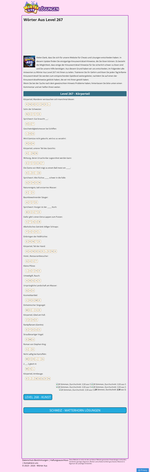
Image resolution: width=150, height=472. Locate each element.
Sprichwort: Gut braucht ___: (35, 119)
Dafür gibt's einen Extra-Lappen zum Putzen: (43, 217)
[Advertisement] (41, 38)
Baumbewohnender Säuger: (35, 197)
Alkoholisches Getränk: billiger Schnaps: (40, 226)
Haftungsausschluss (59, 460)
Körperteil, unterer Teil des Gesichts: (39, 148)
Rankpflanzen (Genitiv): (33, 324)
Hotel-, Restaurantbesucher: (35, 256)
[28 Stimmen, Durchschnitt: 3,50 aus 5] (73, 384)
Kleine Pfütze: (29, 266)
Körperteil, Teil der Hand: (34, 246)
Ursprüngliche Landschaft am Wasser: (40, 285)
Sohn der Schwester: (32, 109)
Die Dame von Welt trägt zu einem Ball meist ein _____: (47, 168)
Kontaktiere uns (31, 463)
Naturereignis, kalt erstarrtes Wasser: (40, 187)
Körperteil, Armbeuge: (33, 373)
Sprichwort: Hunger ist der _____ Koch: (40, 207)
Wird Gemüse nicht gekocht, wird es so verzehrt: (44, 138)
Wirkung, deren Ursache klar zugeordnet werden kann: (47, 158)
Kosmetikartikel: (30, 295)
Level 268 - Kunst (38, 397)
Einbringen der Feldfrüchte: (35, 236)
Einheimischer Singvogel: (34, 305)
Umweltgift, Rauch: (31, 275)
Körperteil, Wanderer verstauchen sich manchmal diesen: (48, 99)
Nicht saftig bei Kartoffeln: (34, 354)
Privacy (144, 470)
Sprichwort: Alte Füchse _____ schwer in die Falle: (44, 177)
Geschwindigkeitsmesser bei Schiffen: (40, 128)
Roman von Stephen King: (34, 344)
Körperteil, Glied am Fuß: (34, 315)
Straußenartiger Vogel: (33, 334)
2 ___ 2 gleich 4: (30, 364)
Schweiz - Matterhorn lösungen (75, 410)
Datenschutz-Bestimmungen (35, 460)
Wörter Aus (42, 465)
